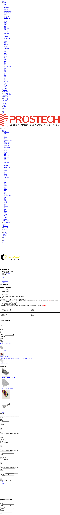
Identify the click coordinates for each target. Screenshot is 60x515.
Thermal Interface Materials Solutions (7, 221)
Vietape (5, 86)
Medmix (5, 71)
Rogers (5, 77)
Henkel (5, 62)
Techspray (5, 84)
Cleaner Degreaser (6, 26)
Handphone (5, 174)
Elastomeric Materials (6, 10)
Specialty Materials (6, 132)
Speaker (4, 105)
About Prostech (3, 282)
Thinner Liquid (6, 31)
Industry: (1, 332)
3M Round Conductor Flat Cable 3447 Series (8, 388)
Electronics (5, 41)
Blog (3, 112)
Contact (2, 113)
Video (3, 111)
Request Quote (2, 275)
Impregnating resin (6, 16)
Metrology (5, 201)
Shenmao (5, 80)
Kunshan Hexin (6, 69)
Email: (1, 330)
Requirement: (1, 338)
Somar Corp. (5, 211)
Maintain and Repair (6, 28)
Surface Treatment (5, 100)
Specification (3, 277)
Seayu (5, 79)
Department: (1, 331)
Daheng (5, 57)
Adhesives (5, 5)
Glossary (4, 110)
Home (2, 481)
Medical (5, 42)
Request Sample (5, 275)
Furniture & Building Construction (7, 104)
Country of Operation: (2, 335)
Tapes (5, 6)
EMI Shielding (6, 15)
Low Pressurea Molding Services (8, 12)
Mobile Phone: (2, 420)
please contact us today (44, 305)
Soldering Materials (6, 36)
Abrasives (5, 137)
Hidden (5, 3)
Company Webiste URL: (3, 333)
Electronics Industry (5, 108)
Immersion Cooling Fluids (7, 18)
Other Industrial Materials (7, 38)
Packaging (5, 46)
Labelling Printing (6, 20)
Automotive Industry (5, 102)
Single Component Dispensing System (7, 99)
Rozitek (5, 78)
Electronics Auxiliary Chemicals (7, 11)
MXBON (5, 56)
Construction (4, 107)
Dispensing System (6, 9)
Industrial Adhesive (5, 90)
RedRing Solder (6, 206)
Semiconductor (6, 47)
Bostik (5, 55)
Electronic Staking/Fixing (7, 13)
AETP (5, 52)
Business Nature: (2, 424)
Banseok (5, 184)
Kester (5, 68)
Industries (3, 483)
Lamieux (5, 70)
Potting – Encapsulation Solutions (6, 93)
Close (1, 429)
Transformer (4, 106)
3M (4, 50)
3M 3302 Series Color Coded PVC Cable (7, 399)
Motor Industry (4, 103)
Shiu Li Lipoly (6, 81)
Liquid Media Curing (5, 98)
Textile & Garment (6, 48)
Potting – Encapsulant (6, 33)
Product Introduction (4, 280)
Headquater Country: (2, 334)
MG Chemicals (6, 72)
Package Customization (7, 17)
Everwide (5, 189)
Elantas (5, 59)
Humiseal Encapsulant (7, 273)
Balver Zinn (5, 54)
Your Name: (1, 329)
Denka (5, 58)
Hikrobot (5, 64)
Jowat (5, 67)
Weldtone (5, 87)
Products (3, 482)
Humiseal (5, 65)
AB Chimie (5, 51)
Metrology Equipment (6, 14)
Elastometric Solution (5, 96)
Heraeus (5, 63)
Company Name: (2, 422)
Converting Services (6, 7)
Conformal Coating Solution (6, 92)
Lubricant (5, 23)
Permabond (5, 74)
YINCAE (5, 88)
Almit (5, 53)
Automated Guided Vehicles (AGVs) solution (8, 94)
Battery (5, 43)
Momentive (5, 73)
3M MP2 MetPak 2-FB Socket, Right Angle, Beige (9, 377)
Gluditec (5, 61)
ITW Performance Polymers (7, 66)
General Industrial (6, 44)
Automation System (5, 95)
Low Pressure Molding (6, 21)
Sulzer (5, 83)
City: (0, 336)
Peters (5, 75)
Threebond (5, 85)
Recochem (5, 76)
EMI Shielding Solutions (5, 226)
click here (50, 300)
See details (3, 412)
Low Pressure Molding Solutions (6, 91)
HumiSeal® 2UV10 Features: (5, 281)
